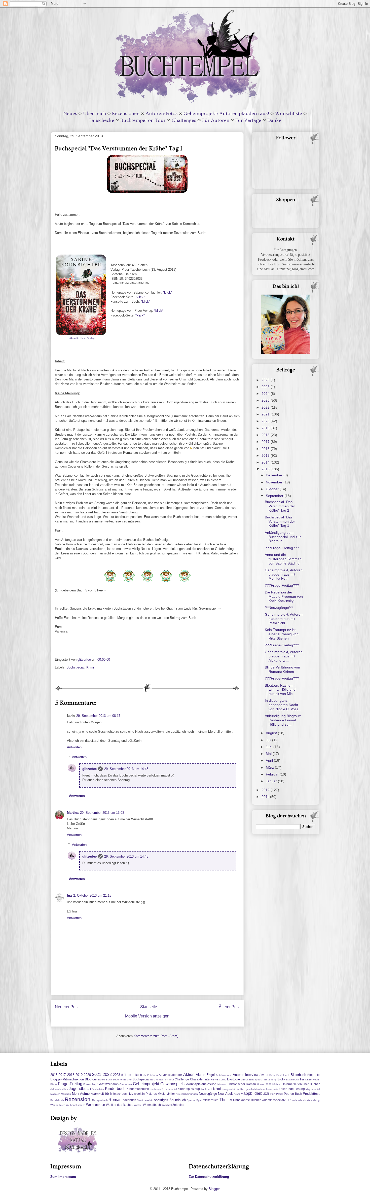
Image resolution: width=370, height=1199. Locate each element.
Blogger (214, 1189)
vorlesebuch (299, 1100)
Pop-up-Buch (293, 1093)
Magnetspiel (313, 1089)
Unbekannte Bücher (247, 1100)
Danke (274, 120)
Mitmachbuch (119, 1093)
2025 (266, 387)
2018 (266, 435)
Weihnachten (95, 1105)
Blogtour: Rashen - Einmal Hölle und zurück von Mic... (280, 689)
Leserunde (286, 1088)
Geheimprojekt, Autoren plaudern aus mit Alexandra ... (284, 656)
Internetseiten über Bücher (301, 1084)
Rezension (77, 1099)
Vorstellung (313, 1100)
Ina (69, 895)
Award (264, 1074)
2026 (266, 380)
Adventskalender (170, 1074)
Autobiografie (224, 1075)
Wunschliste (288, 113)
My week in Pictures (143, 1093)
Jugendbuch (80, 1088)
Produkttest (311, 1094)
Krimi (90, 667)
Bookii (101, 1079)
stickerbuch (210, 1100)
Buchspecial (75, 667)
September (275, 496)
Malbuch (55, 1093)
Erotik (281, 1079)
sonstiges (161, 1100)
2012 (266, 790)
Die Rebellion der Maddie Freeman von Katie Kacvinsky (284, 596)
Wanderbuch (57, 1105)
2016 (266, 449)
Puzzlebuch (57, 1100)
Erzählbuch (292, 1079)
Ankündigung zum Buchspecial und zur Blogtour (283, 537)
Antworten (74, 747)
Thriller (225, 1100)
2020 (266, 421)
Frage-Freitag (70, 1084)
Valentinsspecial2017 (276, 1100)
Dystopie (233, 1079)
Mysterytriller (166, 1093)
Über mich (94, 113)
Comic (222, 1079)
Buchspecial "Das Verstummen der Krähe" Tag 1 (280, 521)
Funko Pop (89, 1084)
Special (191, 1100)
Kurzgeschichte (231, 1089)
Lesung (299, 1088)
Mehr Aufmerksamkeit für (90, 1094)
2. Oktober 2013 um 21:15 (92, 895)
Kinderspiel (170, 1089)
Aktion (189, 1074)
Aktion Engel (205, 1075)
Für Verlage (248, 120)
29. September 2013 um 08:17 (98, 716)
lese (263, 1089)
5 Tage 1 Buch (131, 1074)
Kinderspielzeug (188, 1088)
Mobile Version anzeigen (147, 1016)
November (274, 482)
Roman (115, 1100)
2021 (266, 414)
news (237, 1093)
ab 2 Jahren (150, 1075)
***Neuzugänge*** (279, 608)
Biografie (313, 1074)
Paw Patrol (276, 1093)
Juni (269, 747)
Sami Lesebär (145, 1100)
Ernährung (270, 1079)
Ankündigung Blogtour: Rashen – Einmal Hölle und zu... (283, 720)
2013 (266, 469)
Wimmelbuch (152, 1104)
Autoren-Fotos (161, 113)
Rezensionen (125, 113)
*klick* (167, 292)
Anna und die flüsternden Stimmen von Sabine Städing (283, 559)
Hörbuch (277, 1084)
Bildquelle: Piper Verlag (81, 338)
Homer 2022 (264, 1084)
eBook (244, 1079)
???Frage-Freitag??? (282, 548)
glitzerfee (89, 769)
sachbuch (129, 1100)
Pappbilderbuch (255, 1093)
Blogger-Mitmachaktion (67, 1079)
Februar (273, 774)
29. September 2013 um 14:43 (126, 769)
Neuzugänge (208, 1094)
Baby (272, 1075)
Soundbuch (177, 1100)
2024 (266, 394)
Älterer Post (229, 1007)
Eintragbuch (256, 1079)
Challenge (182, 1079)
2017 (266, 442)
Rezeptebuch (100, 1100)
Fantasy (306, 1079)
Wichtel (138, 1105)
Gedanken (126, 1084)
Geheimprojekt (146, 1084)
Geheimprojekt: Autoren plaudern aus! (226, 113)
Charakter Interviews (204, 1079)
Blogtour (91, 1079)
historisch (222, 1084)
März (270, 767)
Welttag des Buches (119, 1104)
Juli (269, 740)
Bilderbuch (298, 1075)
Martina (73, 813)
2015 (266, 455)
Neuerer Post (67, 1007)
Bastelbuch (282, 1075)
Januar (272, 781)
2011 (266, 797)
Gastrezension (108, 1084)
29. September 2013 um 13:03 (102, 813)
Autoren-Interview (245, 1075)
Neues (70, 113)
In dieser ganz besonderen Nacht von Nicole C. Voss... (283, 704)
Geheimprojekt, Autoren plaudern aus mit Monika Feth (284, 574)
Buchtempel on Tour (143, 120)
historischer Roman (242, 1084)
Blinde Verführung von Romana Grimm (282, 669)
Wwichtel (167, 1105)
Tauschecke (101, 120)
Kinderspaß (156, 1089)
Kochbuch (206, 1089)
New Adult (225, 1094)
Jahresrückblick (59, 1089)
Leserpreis (272, 1089)
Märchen (66, 1093)
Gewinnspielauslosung (200, 1084)
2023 (266, 400)
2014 (266, 462)
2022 (266, 407)
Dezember (274, 475)
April (270, 760)
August (272, 733)
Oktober (273, 489)
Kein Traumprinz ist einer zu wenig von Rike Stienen (282, 634)
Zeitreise (178, 1104)
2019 (266, 428)
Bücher (127, 1079)
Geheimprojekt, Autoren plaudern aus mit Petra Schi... (284, 618)
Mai (269, 754)
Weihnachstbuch (75, 1105)
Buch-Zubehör (114, 1079)
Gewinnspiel (171, 1084)
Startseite (148, 1007)
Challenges (184, 120)
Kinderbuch (115, 1088)
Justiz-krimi (98, 1089)
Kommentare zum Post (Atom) (156, 1036)
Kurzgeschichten (250, 1089)
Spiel (199, 1100)
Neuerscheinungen (187, 1093)
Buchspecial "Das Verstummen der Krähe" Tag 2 (280, 506)
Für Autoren (215, 120)
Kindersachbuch (138, 1088)
